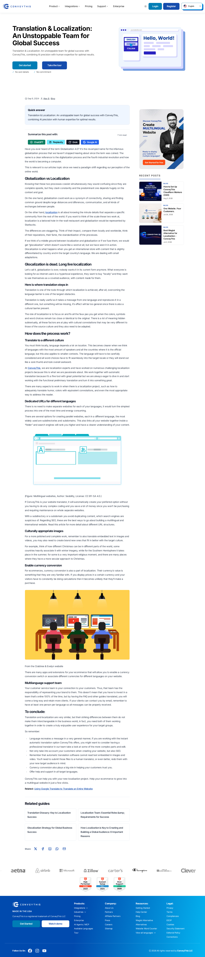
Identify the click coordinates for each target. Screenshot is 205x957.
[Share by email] (64, 848)
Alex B (46, 98)
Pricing (88, 6)
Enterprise (118, 6)
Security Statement (175, 928)
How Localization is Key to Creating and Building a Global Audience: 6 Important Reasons (102, 832)
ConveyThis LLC (185, 950)
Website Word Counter (146, 928)
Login (155, 6)
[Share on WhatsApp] (57, 848)
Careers (108, 924)
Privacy (170, 908)
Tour (76, 933)
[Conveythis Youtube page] (44, 951)
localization (51, 212)
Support (101, 6)
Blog (53, 98)
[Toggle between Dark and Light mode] (146, 6)
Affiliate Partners (112, 916)
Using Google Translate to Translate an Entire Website (63, 788)
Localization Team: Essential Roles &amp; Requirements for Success (103, 814)
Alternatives (141, 924)
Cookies (170, 924)
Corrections (172, 937)
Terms (170, 912)
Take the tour (54, 65)
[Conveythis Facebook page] (30, 951)
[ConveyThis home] (17, 6)
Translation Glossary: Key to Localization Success (49, 814)
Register (171, 6)
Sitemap (109, 928)
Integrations (71, 6)
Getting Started (143, 908)
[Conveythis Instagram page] (37, 951)
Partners (109, 912)
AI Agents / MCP (81, 924)
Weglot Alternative (144, 920)
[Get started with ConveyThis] (161, 139)
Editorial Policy (173, 933)
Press (107, 920)
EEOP (169, 920)
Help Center (141, 912)
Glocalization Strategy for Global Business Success (49, 829)
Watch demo (55, 923)
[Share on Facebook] (42, 848)
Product (53, 6)
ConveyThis (34, 368)
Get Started (26, 923)
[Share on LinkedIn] (50, 848)
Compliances (173, 916)
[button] (191, 6)
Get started (25, 65)
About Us (109, 908)
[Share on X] (35, 848)
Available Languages (83, 928)
